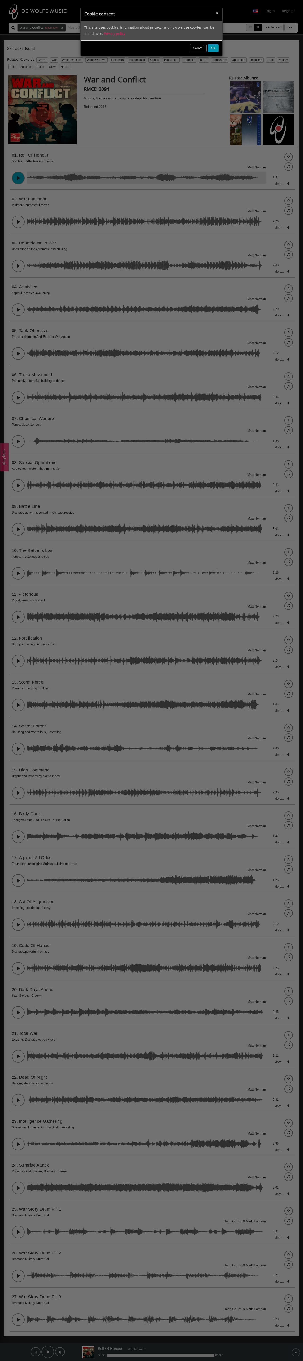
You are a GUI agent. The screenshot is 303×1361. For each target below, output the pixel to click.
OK (213, 48)
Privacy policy (114, 33)
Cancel (198, 48)
